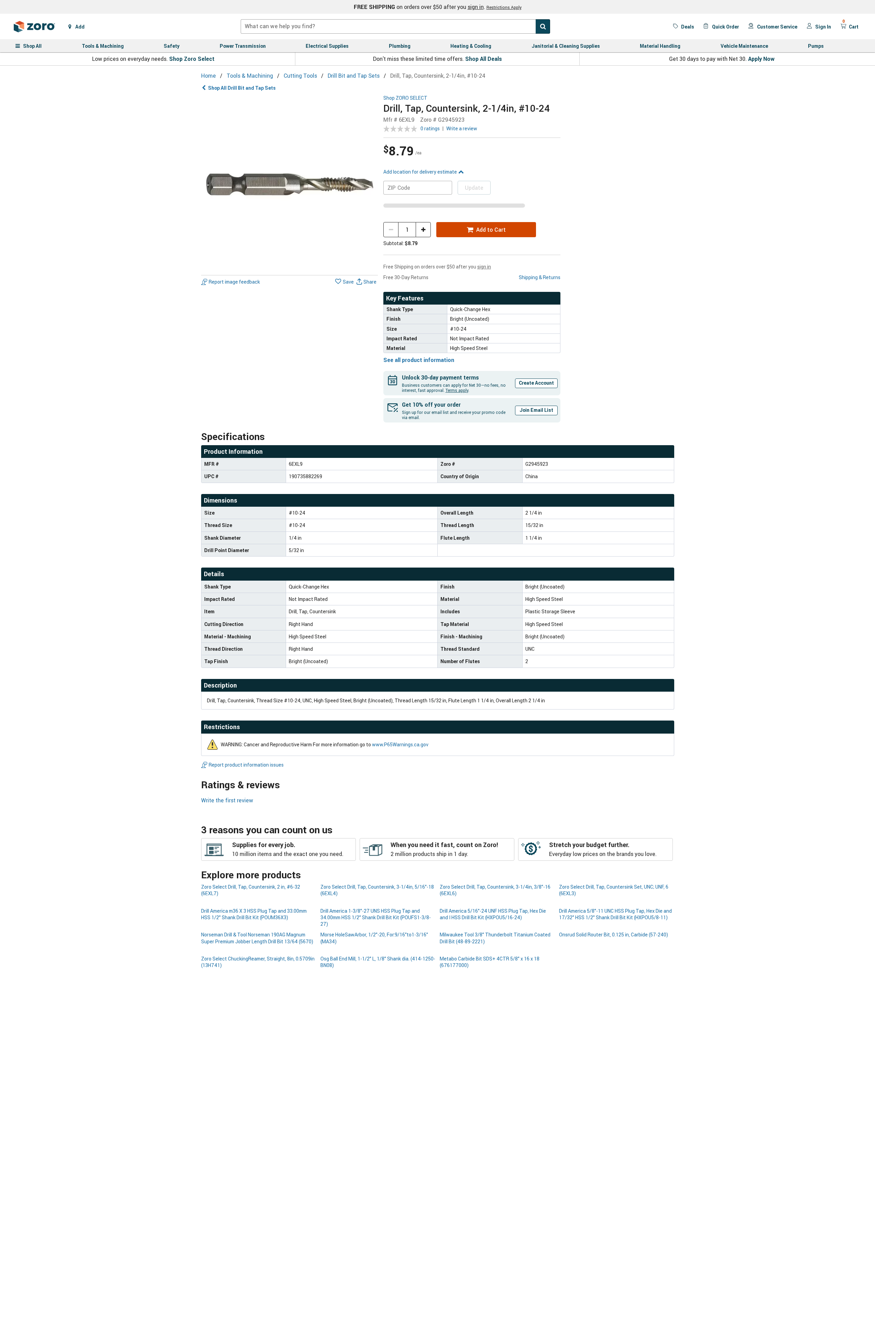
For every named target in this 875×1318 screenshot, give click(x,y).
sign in (476, 7)
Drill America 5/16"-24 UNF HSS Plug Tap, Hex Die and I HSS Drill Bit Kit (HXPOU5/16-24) (493, 914)
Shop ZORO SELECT (405, 98)
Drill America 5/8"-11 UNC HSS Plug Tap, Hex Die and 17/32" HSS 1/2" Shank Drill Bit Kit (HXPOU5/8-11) (615, 914)
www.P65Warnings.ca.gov (400, 744)
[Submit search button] (543, 26)
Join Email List (536, 410)
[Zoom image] (289, 183)
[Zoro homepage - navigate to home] (34, 26)
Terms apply (457, 390)
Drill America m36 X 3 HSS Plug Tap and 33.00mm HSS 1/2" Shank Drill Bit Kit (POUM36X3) (254, 914)
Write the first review (227, 800)
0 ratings (430, 128)
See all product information (418, 360)
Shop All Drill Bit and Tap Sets (242, 88)
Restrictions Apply (504, 7)
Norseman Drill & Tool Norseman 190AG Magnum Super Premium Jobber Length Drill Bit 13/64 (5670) (257, 937)
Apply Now (761, 59)
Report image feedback (234, 281)
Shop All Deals (483, 59)
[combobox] (395, 26)
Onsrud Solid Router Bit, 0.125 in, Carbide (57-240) (613, 934)
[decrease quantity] (390, 229)
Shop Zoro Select (192, 59)
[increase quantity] (423, 229)
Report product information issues (246, 764)
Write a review (461, 128)
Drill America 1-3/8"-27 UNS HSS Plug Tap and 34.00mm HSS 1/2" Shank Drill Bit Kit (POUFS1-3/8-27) (375, 917)
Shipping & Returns (539, 277)
